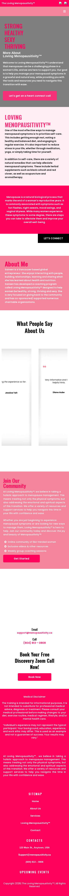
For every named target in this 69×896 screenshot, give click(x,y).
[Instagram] (65, 3)
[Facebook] (60, 3)
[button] (64, 11)
